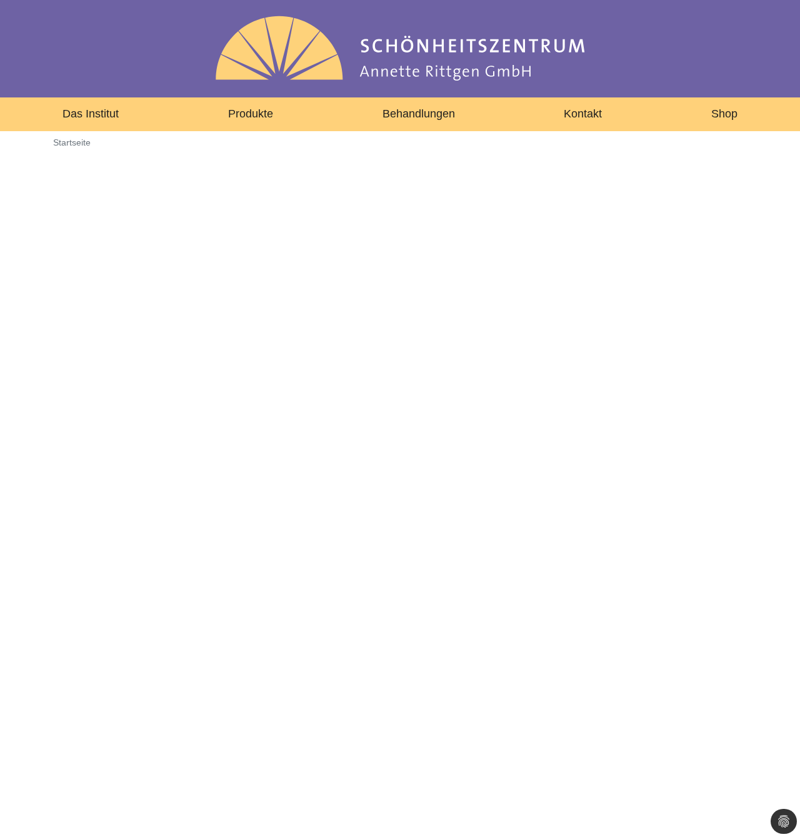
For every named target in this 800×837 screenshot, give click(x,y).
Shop (724, 113)
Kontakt (583, 113)
